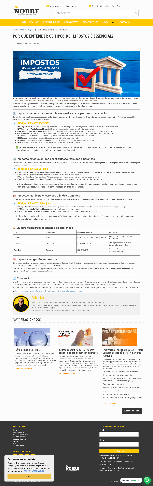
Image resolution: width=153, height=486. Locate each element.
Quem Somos (34, 22)
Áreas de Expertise (90, 22)
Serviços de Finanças (51, 22)
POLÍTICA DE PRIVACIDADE (34, 471)
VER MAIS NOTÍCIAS (132, 410)
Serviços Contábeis (72, 22)
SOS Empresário (123, 22)
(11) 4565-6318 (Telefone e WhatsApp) (106, 6)
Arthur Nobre (40, 297)
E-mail (101, 430)
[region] (29, 468)
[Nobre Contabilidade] (26, 9)
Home (24, 22)
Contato (104, 22)
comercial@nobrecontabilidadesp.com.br (64, 6)
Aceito (29, 477)
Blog (112, 22)
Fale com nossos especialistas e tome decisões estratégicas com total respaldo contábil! (49, 291)
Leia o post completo (23, 368)
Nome (101, 440)
